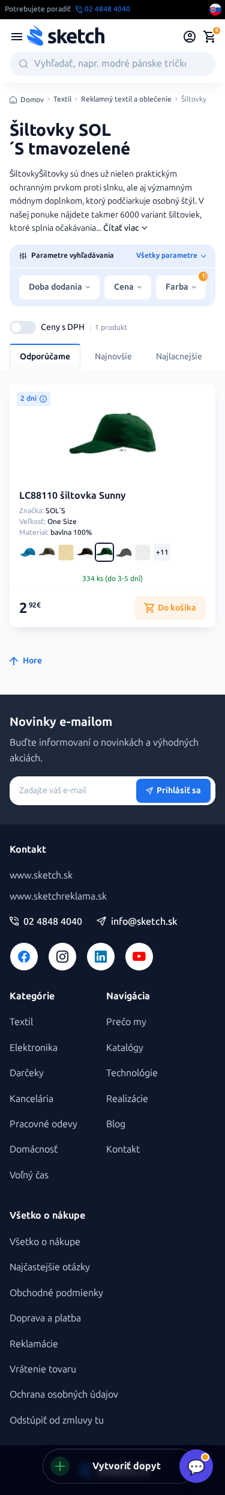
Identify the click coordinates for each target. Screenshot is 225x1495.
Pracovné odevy (43, 1124)
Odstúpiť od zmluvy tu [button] (57, 1420)
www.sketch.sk (41, 875)
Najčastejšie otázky (50, 1267)
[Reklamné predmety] (17, 36)
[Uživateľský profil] (190, 37)
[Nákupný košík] (209, 37)
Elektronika (34, 1047)
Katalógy (124, 1047)
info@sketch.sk (144, 921)
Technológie (132, 1073)
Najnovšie (113, 357)
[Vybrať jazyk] (215, 9)
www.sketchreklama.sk (58, 896)
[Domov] (65, 36)
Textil (62, 99)
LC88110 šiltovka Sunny (72, 495)
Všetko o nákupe (45, 1241)
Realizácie (127, 1098)
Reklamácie (34, 1344)
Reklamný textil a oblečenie (126, 99)
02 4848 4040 (52, 921)
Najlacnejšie (179, 357)
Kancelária (31, 1098)
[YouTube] (139, 956)
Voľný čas (29, 1175)
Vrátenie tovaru (43, 1369)
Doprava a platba (45, 1318)
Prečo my (126, 1022)
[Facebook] (24, 956)
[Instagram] (62, 956)
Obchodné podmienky (56, 1293)
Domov (32, 100)
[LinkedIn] (100, 956)
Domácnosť (34, 1149)
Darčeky (27, 1073)
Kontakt (123, 1149)
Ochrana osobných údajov (64, 1394)
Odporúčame (45, 357)
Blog (115, 1124)
